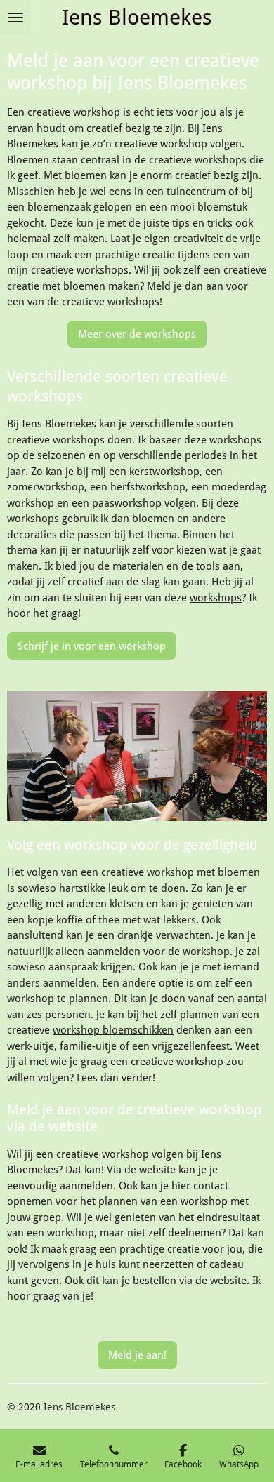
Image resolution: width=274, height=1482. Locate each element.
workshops (216, 598)
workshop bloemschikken (113, 1030)
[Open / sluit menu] (15, 17)
